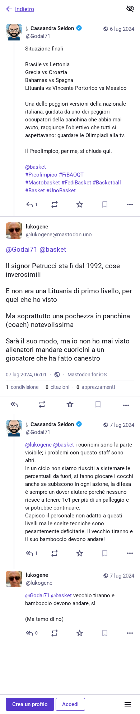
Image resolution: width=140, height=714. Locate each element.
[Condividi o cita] (54, 204)
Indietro (24, 9)
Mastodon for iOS (87, 374)
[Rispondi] (14, 404)
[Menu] (127, 704)
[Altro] (130, 204)
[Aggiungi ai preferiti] (79, 204)
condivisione (22, 387)
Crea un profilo (30, 704)
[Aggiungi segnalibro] (105, 204)
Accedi (70, 704)
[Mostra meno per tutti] (130, 8)
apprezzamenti (95, 387)
